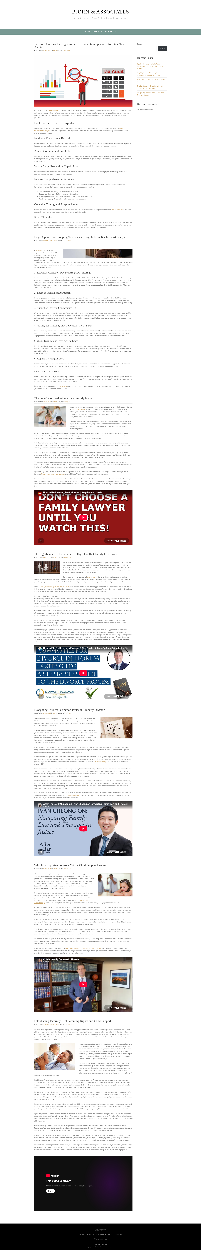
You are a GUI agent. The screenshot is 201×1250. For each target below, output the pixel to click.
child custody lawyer (78, 409)
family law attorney (72, 795)
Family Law (67, 401)
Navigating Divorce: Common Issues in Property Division (69, 709)
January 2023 (118, 1234)
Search (139, 44)
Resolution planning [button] (46, 199)
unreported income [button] (47, 146)
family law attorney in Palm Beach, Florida (55, 587)
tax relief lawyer (61, 386)
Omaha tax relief (116, 210)
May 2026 (89, 1234)
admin (55, 50)
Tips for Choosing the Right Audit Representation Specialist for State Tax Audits (79, 45)
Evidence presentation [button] (46, 196)
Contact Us (110, 31)
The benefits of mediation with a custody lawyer (64, 398)
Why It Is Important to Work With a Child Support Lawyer (70, 865)
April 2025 (103, 1234)
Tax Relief (67, 50)
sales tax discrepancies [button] (115, 143)
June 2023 (110, 1234)
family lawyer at (83, 948)
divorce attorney (100, 762)
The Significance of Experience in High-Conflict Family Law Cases (75, 554)
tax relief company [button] (52, 187)
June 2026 (81, 1234)
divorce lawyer (92, 577)
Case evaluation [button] (44, 192)
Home (87, 31)
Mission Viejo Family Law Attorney (53, 474)
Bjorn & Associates (100, 12)
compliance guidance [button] (96, 184)
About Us (97, 31)
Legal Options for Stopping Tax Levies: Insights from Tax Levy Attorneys (79, 237)
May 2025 (96, 1234)
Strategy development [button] (46, 194)
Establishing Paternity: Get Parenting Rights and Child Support (72, 1021)
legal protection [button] (108, 172)
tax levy (38, 250)
